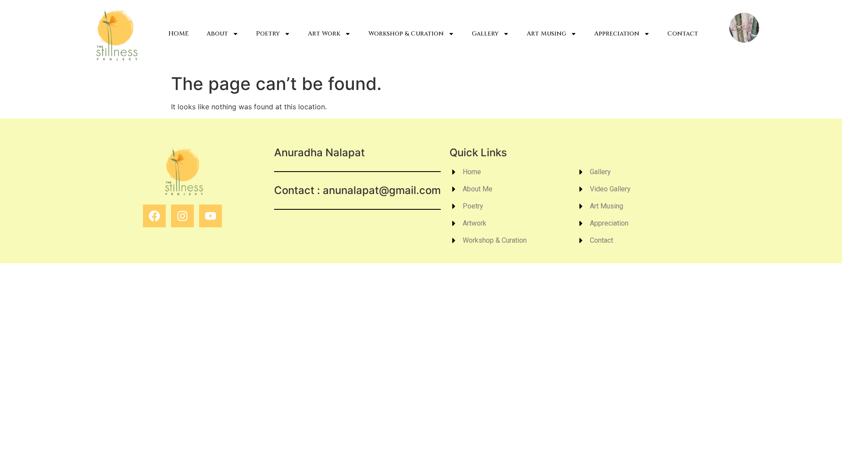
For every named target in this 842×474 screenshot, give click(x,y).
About (217, 33)
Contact (682, 33)
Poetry (268, 33)
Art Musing (546, 33)
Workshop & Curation (406, 33)
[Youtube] (210, 216)
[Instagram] (182, 216)
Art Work (324, 33)
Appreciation (616, 33)
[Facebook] (154, 216)
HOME (178, 33)
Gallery (485, 33)
